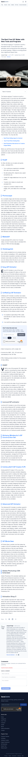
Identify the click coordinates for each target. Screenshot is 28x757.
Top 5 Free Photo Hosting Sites (12, 140)
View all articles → (11, 654)
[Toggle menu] (25, 1)
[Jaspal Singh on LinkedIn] (18, 654)
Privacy (5, 755)
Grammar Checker (5, 736)
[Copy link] (16, 619)
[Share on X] (6, 619)
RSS (23, 755)
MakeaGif (6, 237)
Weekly (14, 337)
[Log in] (23, 2)
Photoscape (7, 196)
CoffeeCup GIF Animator (11, 293)
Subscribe (21, 334)
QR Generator (4, 744)
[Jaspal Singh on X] (16, 654)
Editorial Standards (5, 728)
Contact (3, 730)
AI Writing (3, 738)
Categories (3, 718)
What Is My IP (4, 748)
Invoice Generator (22, 4)
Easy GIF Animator (9, 267)
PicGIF (4, 160)
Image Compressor (5, 742)
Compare (3, 722)
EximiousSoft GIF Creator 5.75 (13, 467)
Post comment (5, 688)
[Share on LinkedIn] (12, 619)
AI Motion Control (5, 740)
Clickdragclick (7, 249)
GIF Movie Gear (8, 541)
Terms (9, 755)
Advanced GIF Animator (11, 504)
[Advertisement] (14, 23)
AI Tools (16, 4)
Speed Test (3, 746)
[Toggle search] (2, 5)
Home (2, 717)
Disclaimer (14, 755)
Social (5, 4)
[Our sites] (9, 1)
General (8, 56)
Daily (9, 337)
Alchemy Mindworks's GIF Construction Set (12, 436)
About (2, 726)
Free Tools (3, 720)
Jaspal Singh (4, 55)
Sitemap (19, 755)
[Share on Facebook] (9, 619)
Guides (12, 4)
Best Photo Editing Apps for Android (13, 138)
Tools (9, 4)
